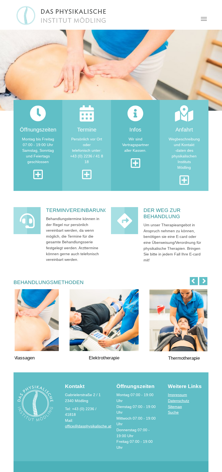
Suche (173, 412)
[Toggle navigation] (203, 19)
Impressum (177, 395)
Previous (195, 281)
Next (202, 281)
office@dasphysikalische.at (88, 426)
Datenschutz (178, 401)
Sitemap (175, 406)
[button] (13, 70)
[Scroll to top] (211, 461)
